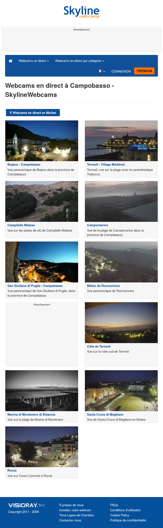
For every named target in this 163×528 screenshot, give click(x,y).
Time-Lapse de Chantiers (76, 515)
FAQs (114, 505)
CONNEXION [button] (121, 71)
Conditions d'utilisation (125, 510)
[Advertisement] (80, 42)
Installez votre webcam (75, 510)
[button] (101, 71)
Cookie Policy (119, 515)
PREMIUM (144, 70)
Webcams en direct (33, 60)
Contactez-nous (70, 520)
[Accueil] (10, 60)
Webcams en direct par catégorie (78, 60)
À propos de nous (71, 505)
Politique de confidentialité (128, 520)
